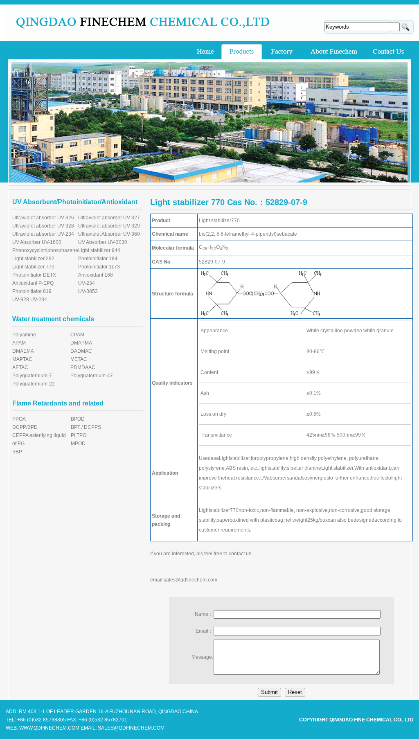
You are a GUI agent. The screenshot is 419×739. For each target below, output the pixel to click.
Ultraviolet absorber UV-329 (109, 226)
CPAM (77, 335)
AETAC (20, 367)
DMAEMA (23, 351)
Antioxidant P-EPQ (33, 283)
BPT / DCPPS (86, 427)
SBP (17, 452)
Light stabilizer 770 (33, 267)
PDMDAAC (82, 367)
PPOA (19, 419)
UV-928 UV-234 (29, 299)
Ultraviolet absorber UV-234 (43, 234)
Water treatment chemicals (53, 318)
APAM (19, 343)
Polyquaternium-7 (32, 376)
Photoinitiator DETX (34, 275)
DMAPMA (81, 343)
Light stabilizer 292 (33, 258)
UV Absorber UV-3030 (102, 242)
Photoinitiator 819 (32, 291)
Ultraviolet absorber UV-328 (43, 226)
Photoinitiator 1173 (99, 267)
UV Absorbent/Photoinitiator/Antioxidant (74, 201)
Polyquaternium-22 (33, 384)
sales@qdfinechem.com (190, 580)
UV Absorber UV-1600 (36, 242)
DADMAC (81, 351)
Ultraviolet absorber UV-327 (109, 218)
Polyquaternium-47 (91, 376)
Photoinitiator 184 (97, 258)
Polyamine (24, 335)
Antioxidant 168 (95, 275)
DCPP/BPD (25, 427)
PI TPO (78, 435)
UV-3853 (88, 291)
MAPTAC (22, 359)
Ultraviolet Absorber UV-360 (109, 234)
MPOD (78, 443)
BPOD (78, 419)
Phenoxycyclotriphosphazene (45, 250)
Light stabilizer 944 (99, 250)
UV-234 (86, 283)
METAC (78, 359)
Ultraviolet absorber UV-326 (43, 218)
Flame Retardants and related (58, 403)
